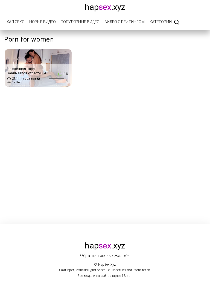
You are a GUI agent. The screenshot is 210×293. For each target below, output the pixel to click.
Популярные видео (80, 22)
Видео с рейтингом (124, 22)
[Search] (176, 22)
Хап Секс (15, 22)
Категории (161, 22)
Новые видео (42, 22)
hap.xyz (105, 7)
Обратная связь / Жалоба (105, 255)
